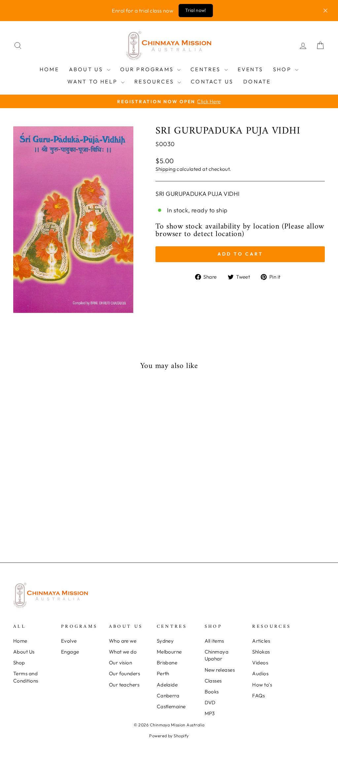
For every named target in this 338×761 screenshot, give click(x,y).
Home (49, 69)
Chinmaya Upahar (217, 655)
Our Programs (148, 69)
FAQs (258, 695)
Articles (261, 641)
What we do (123, 652)
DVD (210, 702)
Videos (260, 662)
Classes (213, 681)
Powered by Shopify (168, 735)
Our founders (124, 673)
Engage (70, 652)
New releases (220, 670)
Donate (257, 81)
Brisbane (167, 662)
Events (250, 69)
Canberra (168, 695)
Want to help (93, 81)
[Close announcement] (325, 10)
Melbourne (169, 652)
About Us (87, 69)
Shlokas (261, 652)
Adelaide (167, 685)
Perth (163, 673)
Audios (260, 673)
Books (212, 691)
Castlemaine (171, 706)
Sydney (165, 641)
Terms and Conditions (25, 677)
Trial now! (195, 10)
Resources (155, 81)
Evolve (69, 641)
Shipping (165, 169)
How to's (262, 685)
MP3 (210, 713)
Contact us (212, 81)
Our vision (120, 662)
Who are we (123, 641)
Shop (283, 69)
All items (214, 641)
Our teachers (124, 685)
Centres (206, 69)
